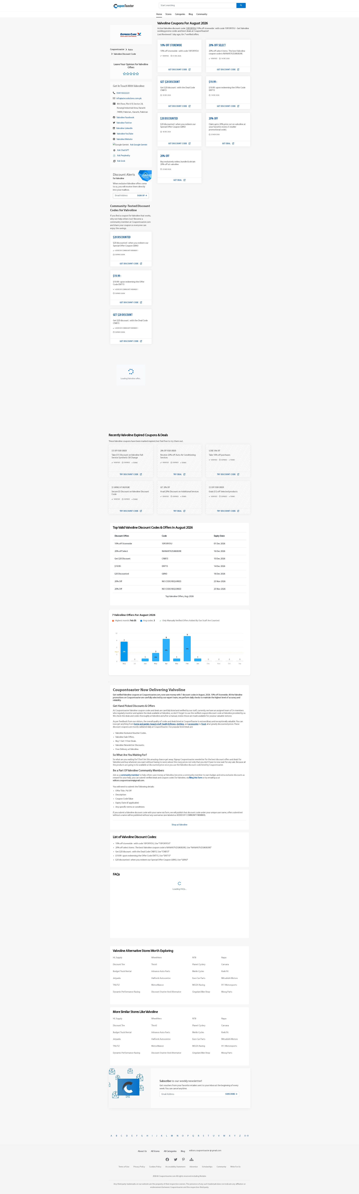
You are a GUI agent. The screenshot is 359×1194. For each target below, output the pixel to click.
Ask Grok (121, 161)
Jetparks (117, 978)
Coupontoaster (117, 49)
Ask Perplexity (123, 155)
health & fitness (169, 724)
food (203, 724)
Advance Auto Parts (160, 971)
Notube (203, 1176)
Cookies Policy (155, 1167)
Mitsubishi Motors (229, 978)
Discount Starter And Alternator (166, 992)
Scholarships (207, 1167)
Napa (223, 958)
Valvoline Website (125, 139)
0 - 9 (246, 1136)
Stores (168, 14)
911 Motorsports (229, 985)
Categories (180, 14)
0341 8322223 (123, 93)
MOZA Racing (198, 985)
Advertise (194, 1167)
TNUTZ (116, 985)
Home (159, 14)
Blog (191, 14)
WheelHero (156, 958)
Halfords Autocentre (161, 978)
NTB (194, 958)
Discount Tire (119, 964)
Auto (130, 50)
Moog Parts (226, 992)
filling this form (195, 778)
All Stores (155, 1151)
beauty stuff (155, 724)
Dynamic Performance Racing (126, 992)
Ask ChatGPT (123, 150)
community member (129, 775)
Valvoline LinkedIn (124, 128)
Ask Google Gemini (138, 145)
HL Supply (117, 958)
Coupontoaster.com (167, 1176)
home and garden (141, 724)
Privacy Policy (139, 1167)
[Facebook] (168, 1160)
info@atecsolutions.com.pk (129, 98)
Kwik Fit (225, 971)
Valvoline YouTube (125, 134)
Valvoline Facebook (125, 117)
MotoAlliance (157, 985)
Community (201, 14)
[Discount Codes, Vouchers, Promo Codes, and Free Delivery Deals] (123, 6)
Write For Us (235, 1167)
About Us (142, 1151)
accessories (193, 724)
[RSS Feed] (191, 1160)
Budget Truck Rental (122, 971)
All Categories (170, 1151)
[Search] (241, 5)
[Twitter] (176, 1160)
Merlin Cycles (198, 971)
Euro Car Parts (198, 978)
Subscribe (230, 1094)
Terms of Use (124, 1167)
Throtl (154, 964)
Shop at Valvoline (179, 825)
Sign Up (141, 196)
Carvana (225, 964)
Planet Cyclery (198, 964)
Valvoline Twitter (124, 123)
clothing (180, 724)
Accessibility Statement (175, 1167)
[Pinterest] (183, 1160)
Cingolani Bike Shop (201, 992)
